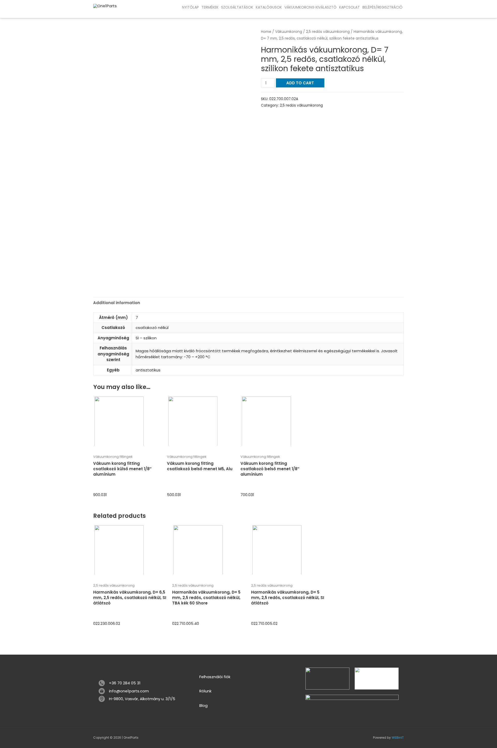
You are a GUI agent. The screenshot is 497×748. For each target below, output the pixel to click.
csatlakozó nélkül (152, 327)
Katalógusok (269, 7)
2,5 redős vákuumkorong (328, 31)
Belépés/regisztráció (382, 7)
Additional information (116, 302)
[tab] (116, 303)
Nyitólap (190, 7)
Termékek (209, 7)
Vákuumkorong (288, 31)
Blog (203, 705)
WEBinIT (398, 737)
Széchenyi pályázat (44, 12)
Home (266, 31)
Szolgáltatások (237, 7)
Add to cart (300, 83)
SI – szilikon (146, 338)
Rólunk (205, 691)
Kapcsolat (349, 7)
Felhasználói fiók (214, 676)
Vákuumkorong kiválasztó (310, 7)
